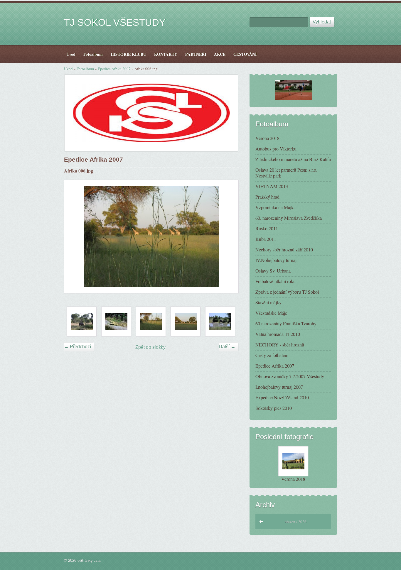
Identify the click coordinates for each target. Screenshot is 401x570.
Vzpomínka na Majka (275, 207)
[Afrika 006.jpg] (151, 321)
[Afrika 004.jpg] (81, 321)
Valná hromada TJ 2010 (277, 334)
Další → (227, 346)
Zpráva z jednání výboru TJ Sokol (287, 292)
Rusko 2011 (266, 228)
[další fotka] (228, 236)
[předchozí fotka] (73, 236)
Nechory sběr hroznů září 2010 (284, 249)
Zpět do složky (150, 347)
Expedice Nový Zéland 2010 (282, 397)
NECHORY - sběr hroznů (279, 344)
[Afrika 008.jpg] (220, 321)
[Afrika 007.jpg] (185, 321)
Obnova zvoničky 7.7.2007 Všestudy (289, 376)
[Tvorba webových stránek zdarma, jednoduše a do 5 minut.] (100, 561)
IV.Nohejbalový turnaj (275, 260)
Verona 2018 (267, 138)
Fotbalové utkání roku (275, 281)
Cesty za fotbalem (271, 355)
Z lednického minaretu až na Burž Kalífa (293, 159)
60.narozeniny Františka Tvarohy (285, 323)
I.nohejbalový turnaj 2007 (279, 387)
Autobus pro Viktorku (275, 149)
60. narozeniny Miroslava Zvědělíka (288, 218)
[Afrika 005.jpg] (116, 321)
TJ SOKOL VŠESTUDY (115, 22)
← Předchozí (77, 346)
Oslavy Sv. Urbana (273, 271)
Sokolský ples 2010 (273, 408)
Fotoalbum (85, 68)
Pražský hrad (267, 197)
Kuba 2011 (265, 239)
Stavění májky (268, 302)
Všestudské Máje (271, 313)
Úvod (68, 68)
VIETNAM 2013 (271, 186)
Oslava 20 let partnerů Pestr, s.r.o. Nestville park (286, 173)
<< (261, 521)
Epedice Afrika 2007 (114, 68)
